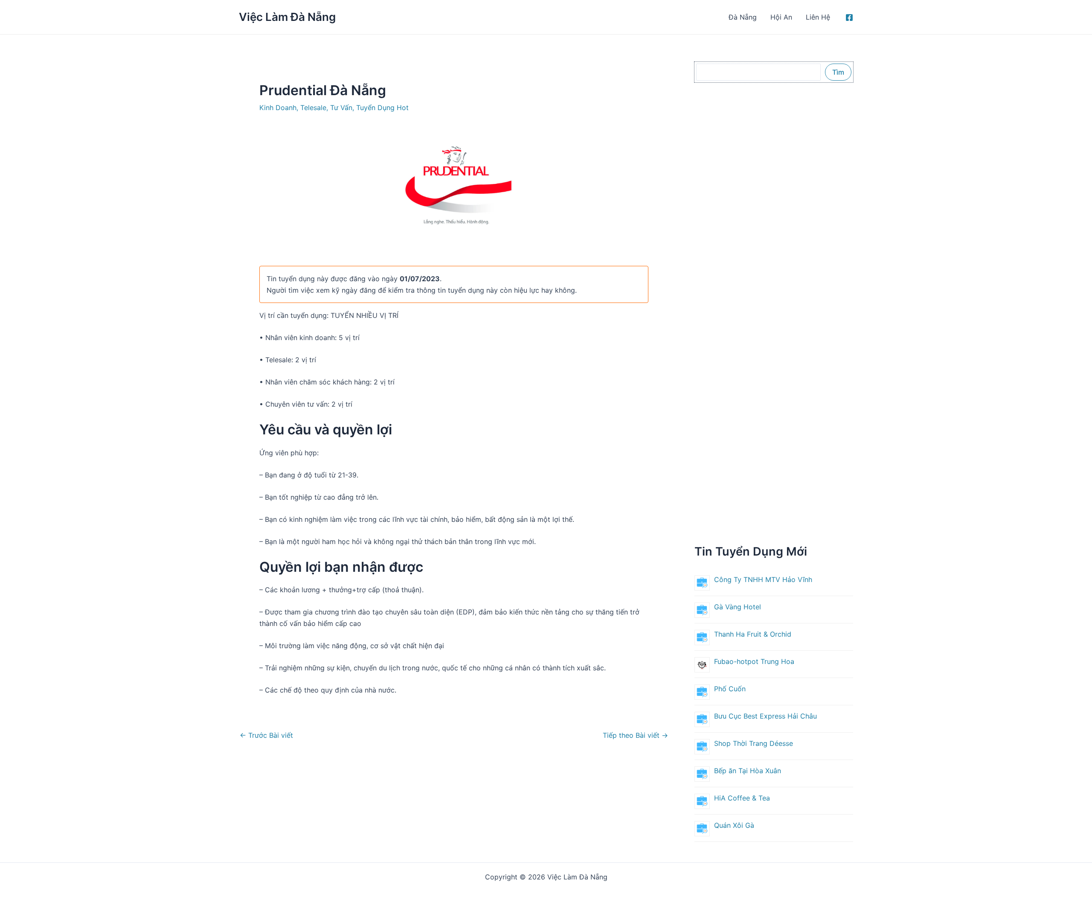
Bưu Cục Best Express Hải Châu (766, 716)
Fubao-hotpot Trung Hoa (754, 661)
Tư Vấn (341, 107)
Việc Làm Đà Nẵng (287, 16)
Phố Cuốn (730, 688)
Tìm (838, 72)
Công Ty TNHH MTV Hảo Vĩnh (763, 579)
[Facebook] (849, 17)
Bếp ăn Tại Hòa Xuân (747, 770)
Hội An (781, 17)
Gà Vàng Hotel (737, 607)
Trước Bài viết (266, 735)
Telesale (313, 107)
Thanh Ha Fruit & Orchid (752, 634)
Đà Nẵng (743, 17)
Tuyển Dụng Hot (382, 107)
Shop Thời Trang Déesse (753, 743)
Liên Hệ (818, 17)
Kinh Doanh (277, 107)
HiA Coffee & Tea (742, 798)
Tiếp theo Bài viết (635, 735)
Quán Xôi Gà (734, 825)
